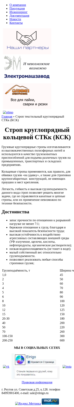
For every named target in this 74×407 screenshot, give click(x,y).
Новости (15, 19)
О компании (17, 5)
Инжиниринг (18, 12)
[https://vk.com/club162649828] (6, 366)
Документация (19, 15)
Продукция (17, 8)
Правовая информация (37, 382)
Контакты (16, 22)
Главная (7, 116)
